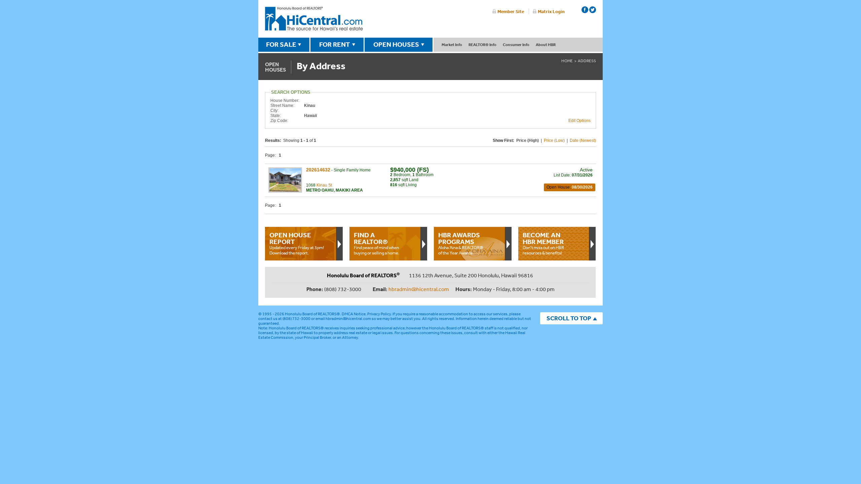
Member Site (510, 11)
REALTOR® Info (482, 44)
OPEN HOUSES (396, 44)
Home (567, 61)
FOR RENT (334, 44)
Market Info (452, 44)
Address (587, 61)
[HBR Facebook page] (585, 9)
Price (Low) (554, 140)
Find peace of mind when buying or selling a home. (376, 243)
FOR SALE (281, 44)
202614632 (318, 169)
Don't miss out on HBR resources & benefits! (543, 243)
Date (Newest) (583, 140)
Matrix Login (551, 11)
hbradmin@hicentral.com (418, 289)
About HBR (546, 44)
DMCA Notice (354, 314)
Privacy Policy (379, 314)
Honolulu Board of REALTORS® (312, 314)
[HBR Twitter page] (592, 9)
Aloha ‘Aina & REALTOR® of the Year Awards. (460, 243)
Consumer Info (516, 44)
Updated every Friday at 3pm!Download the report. (296, 243)
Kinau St (324, 185)
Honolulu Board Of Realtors (314, 19)
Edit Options (579, 120)
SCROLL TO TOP (569, 318)
